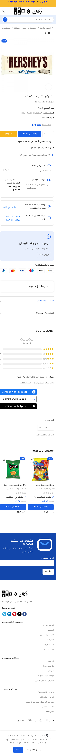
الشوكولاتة (6, 28)
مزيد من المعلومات (34, 750)
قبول (18, 750)
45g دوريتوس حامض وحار (14, 485)
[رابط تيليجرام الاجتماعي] (32, 148)
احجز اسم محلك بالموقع (20, 2)
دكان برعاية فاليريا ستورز (44, 681)
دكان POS (50, 712)
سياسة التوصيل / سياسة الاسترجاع (39, 702)
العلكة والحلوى (26, 113)
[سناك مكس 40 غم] (41, 469)
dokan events (48, 666)
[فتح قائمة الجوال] (52, 11)
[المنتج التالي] (45, 33)
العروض (50, 661)
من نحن (51, 671)
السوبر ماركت (45, 28)
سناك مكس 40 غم (45, 485)
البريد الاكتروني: (47, 558)
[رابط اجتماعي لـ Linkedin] (35, 148)
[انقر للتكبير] (48, 87)
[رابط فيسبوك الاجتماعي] (46, 148)
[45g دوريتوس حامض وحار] (13, 469)
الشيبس (38, 489)
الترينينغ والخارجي (47, 635)
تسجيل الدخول (38, 383)
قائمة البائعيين (48, 707)
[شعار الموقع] (28, 11)
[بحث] (5, 19)
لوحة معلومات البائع (46, 676)
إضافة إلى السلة (30, 134)
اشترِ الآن (8, 134)
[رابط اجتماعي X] (42, 148)
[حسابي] (3, 11)
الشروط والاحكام (47, 697)
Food (44, 118)
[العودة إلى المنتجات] (48, 33)
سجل (45, 2)
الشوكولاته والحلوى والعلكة (25, 28)
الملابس (50, 630)
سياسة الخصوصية (46, 693)
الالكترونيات (49, 650)
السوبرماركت (48, 625)
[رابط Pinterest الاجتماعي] (39, 148)
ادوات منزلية (49, 645)
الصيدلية (50, 640)
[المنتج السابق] (52, 33)
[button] (41, 507)
